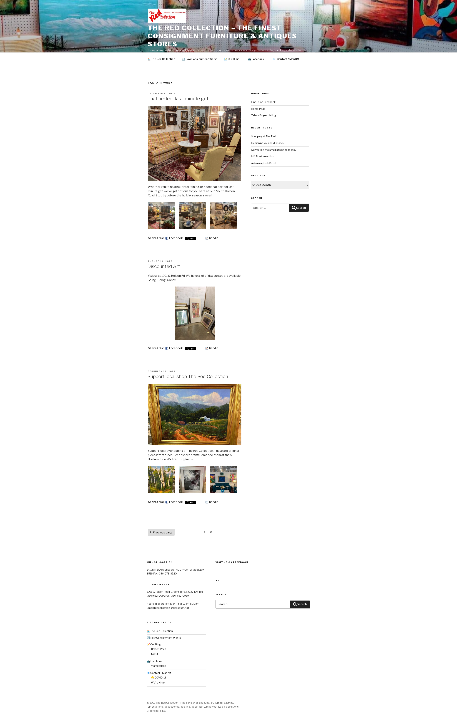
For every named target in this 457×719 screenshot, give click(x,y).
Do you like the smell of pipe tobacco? (273, 149)
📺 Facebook (256, 58)
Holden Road (158, 648)
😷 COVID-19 (158, 677)
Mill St (154, 653)
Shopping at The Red (263, 136)
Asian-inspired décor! (263, 163)
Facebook (176, 238)
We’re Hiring (158, 682)
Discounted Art (163, 266)
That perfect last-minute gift (178, 98)
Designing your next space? (267, 143)
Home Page (258, 108)
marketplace (158, 665)
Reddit (213, 238)
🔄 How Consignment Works (199, 58)
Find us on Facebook (263, 101)
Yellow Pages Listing (263, 115)
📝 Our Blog (231, 58)
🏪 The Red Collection (161, 58)
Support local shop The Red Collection (187, 376)
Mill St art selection (262, 156)
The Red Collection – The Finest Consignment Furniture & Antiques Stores (222, 36)
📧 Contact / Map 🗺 (286, 58)
